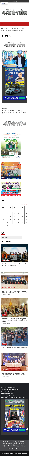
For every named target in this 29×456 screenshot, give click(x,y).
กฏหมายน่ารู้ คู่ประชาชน (13, 445)
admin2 (4, 267)
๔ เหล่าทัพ (21, 443)
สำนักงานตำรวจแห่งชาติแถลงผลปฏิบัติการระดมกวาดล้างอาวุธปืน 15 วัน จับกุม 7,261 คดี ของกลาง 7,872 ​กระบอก (13, 375)
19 (14, 219)
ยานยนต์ (9, 447)
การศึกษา (22, 441)
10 (7, 216)
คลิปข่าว (18, 447)
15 (26, 216)
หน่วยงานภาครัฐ (14, 369)
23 (3, 222)
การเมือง (4, 287)
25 (10, 222)
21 (22, 219)
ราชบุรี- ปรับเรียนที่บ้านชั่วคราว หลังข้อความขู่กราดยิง (14, 347)
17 (7, 219)
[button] (2, 24)
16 (3, 219)
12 (14, 216)
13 (18, 216)
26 (14, 222)
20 (18, 219)
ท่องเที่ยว (16, 443)
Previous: (14, 111)
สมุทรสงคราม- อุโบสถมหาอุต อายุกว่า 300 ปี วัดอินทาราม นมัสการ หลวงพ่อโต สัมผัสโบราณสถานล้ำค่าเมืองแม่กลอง (14, 320)
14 (22, 216)
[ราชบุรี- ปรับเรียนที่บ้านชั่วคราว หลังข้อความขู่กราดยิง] (14, 336)
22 (26, 219)
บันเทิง (9, 448)
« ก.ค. (2, 229)
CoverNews (17, 453)
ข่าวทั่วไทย (5, 314)
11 (10, 216)
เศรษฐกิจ (4, 445)
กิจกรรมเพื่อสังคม (7, 443)
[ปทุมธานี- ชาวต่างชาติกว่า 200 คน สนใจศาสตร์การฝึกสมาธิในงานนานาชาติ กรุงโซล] (14, 253)
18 (10, 219)
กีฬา (14, 447)
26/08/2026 (9, 267)
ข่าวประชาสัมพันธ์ (6, 260)
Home (19, 448)
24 (7, 222)
